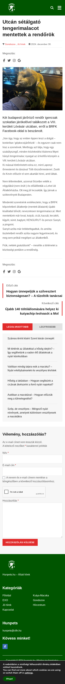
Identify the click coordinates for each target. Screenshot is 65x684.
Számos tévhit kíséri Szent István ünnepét (31, 338)
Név (6, 453)
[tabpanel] (32, 377)
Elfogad (9, 679)
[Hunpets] (11, 7)
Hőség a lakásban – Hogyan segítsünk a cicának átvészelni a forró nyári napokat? (30, 382)
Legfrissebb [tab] (47, 327)
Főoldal (7, 595)
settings (29, 672)
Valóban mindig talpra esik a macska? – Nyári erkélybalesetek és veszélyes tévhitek (32, 368)
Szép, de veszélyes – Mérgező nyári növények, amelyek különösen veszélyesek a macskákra (32, 413)
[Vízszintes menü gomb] (59, 7)
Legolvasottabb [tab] (17, 327)
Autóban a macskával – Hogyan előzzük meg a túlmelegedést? (30, 396)
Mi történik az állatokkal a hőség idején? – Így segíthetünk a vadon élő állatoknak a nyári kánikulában (31, 352)
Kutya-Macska (41, 595)
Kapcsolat (8, 609)
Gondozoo (10, 44)
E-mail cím (9, 465)
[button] (52, 7)
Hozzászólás (11, 500)
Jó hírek (21, 44)
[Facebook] (5, 646)
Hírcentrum (39, 605)
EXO (5, 600)
